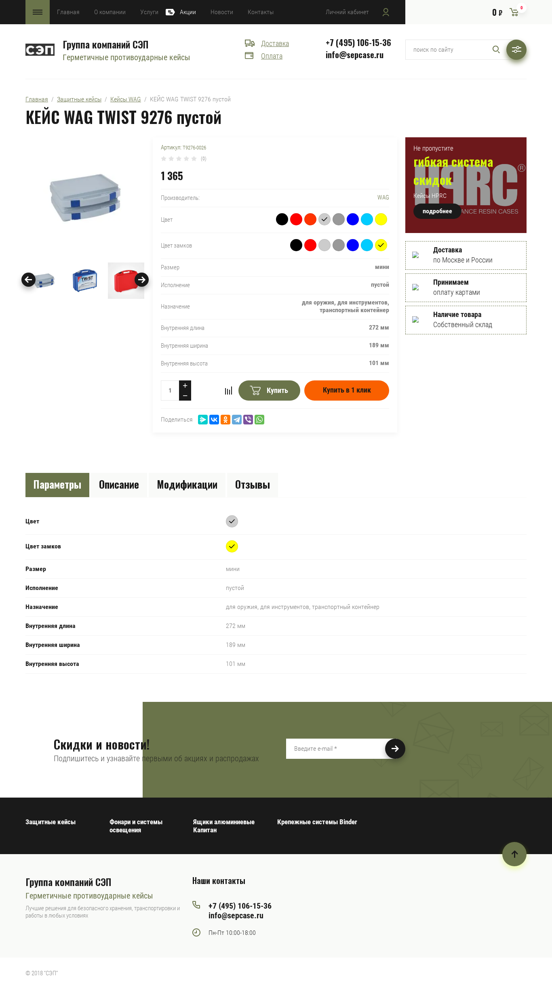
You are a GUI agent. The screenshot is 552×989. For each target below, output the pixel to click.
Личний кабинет (347, 12)
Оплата (271, 56)
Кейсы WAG (125, 99)
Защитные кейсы (79, 99)
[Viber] (248, 419)
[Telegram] (237, 419)
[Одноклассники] (225, 419)
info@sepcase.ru (354, 54)
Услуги (149, 12)
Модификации (187, 484)
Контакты (261, 12)
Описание (119, 484)
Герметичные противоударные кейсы (126, 57)
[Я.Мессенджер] (203, 419)
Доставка (275, 43)
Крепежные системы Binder (317, 822)
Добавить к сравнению (228, 390)
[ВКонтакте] (214, 419)
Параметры (57, 484)
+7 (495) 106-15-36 (358, 42)
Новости (222, 12)
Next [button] (142, 280)
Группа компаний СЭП (105, 44)
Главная (68, 12)
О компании (110, 12)
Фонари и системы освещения (136, 826)
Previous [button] (28, 280)
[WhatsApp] (259, 419)
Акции (188, 12)
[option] (85, 197)
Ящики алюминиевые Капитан (224, 826)
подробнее (437, 211)
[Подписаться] (395, 749)
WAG (383, 197)
